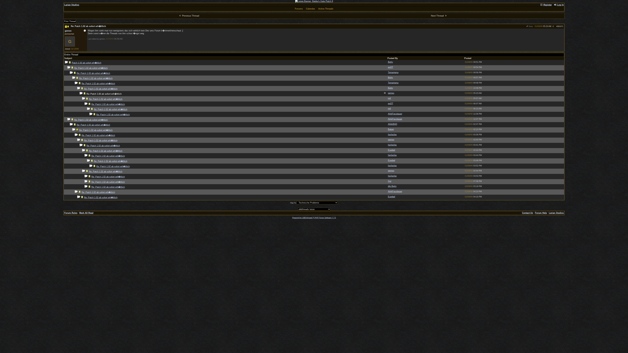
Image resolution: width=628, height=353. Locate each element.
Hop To (293, 203)
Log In (560, 5)
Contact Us (527, 213)
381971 (560, 26)
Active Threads (325, 9)
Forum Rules (70, 213)
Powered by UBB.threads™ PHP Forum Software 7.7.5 (314, 218)
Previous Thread (190, 15)
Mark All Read (86, 213)
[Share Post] (553, 26)
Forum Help (541, 213)
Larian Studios (71, 5)
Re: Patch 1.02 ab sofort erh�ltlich (88, 26)
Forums (299, 9)
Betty (530, 26)
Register (547, 5)
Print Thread (70, 21)
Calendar (310, 9)
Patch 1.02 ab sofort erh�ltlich (86, 63)
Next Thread (438, 15)
